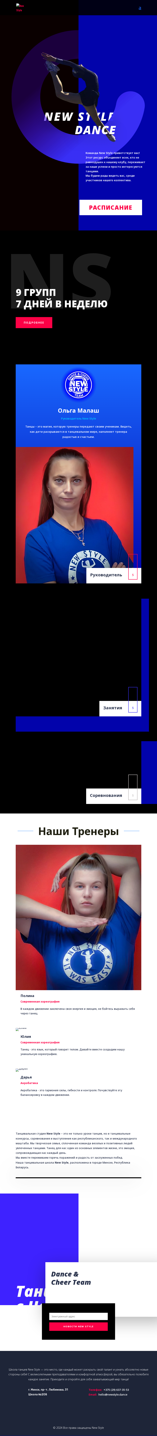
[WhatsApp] (4, 707)
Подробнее (34, 322)
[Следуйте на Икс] (71, 1415)
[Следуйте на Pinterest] (94, 1415)
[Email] (4, 739)
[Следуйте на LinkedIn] (78, 1415)
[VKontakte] (4, 731)
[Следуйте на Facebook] (63, 1415)
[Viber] (4, 699)
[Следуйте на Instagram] (86, 1415)
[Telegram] (4, 691)
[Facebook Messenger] (4, 723)
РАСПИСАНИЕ (110, 207)
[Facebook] (4, 715)
